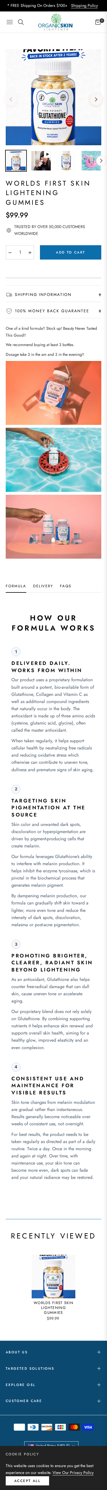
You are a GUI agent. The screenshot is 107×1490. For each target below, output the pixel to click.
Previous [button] (11, 99)
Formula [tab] (16, 586)
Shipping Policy (84, 5)
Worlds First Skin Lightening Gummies (53, 1308)
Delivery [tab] (43, 586)
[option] (53, 97)
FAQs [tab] (65, 586)
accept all (27, 1480)
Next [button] (96, 99)
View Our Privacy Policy (73, 1472)
